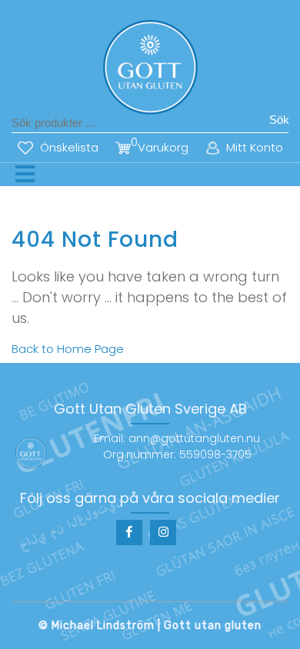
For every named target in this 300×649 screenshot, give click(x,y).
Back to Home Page (68, 349)
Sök (279, 119)
